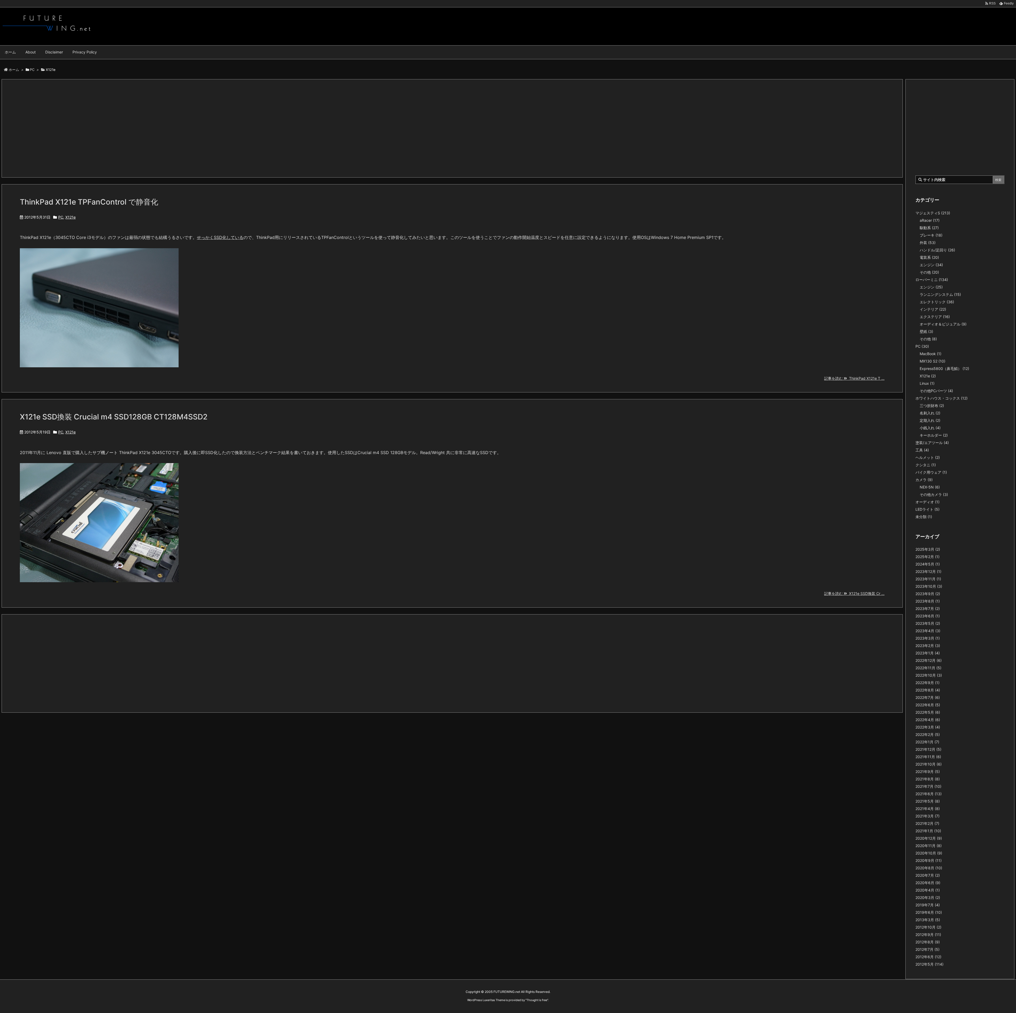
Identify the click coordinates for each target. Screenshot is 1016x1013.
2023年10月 (928, 586)
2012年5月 (929, 964)
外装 (928, 242)
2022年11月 (928, 668)
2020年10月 (928, 853)
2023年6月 (927, 616)
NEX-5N (930, 487)
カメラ (924, 479)
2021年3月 (927, 816)
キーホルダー (934, 435)
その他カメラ (934, 494)
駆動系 (929, 227)
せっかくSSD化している (220, 237)
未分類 (923, 516)
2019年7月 (927, 905)
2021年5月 (927, 801)
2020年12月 (928, 838)
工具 (922, 450)
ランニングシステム (940, 294)
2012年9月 (928, 934)
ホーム (14, 69)
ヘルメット (927, 457)
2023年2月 (927, 645)
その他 (929, 272)
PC (32, 69)
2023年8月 (927, 601)
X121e (70, 217)
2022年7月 (927, 697)
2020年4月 (927, 890)
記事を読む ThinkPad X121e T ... (854, 378)
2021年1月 (928, 831)
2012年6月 (928, 957)
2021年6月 (928, 794)
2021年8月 (927, 779)
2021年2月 (927, 823)
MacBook (930, 353)
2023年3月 (927, 638)
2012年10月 (928, 927)
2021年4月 (927, 808)
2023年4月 (927, 630)
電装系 (929, 257)
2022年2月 (927, 734)
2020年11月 (928, 845)
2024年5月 (927, 564)
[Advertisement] (178, 128)
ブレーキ (931, 235)
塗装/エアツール (932, 442)
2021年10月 (928, 764)
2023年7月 (927, 608)
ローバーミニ (931, 279)
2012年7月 (927, 949)
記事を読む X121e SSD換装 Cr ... (854, 593)
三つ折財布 (932, 405)
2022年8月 (927, 690)
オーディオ (927, 502)
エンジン (931, 265)
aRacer (930, 220)
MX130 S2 (932, 361)
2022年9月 (927, 682)
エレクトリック (937, 302)
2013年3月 (927, 919)
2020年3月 (927, 897)
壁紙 (926, 331)
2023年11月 (928, 579)
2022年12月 (928, 660)
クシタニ (925, 465)
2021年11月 (928, 756)
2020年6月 (927, 882)
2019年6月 (928, 912)
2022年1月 (927, 742)
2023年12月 (928, 571)
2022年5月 (927, 712)
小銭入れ (930, 428)
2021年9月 (927, 771)
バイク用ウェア (931, 472)
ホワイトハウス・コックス (941, 398)
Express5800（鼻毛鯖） (944, 368)
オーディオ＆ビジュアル (943, 324)
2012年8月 (927, 942)
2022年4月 (927, 719)
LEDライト (927, 509)
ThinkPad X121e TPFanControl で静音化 (89, 201)
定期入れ (930, 420)
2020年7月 (927, 875)
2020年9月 (928, 860)
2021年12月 (928, 749)
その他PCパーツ (936, 390)
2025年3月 (927, 549)
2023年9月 (927, 593)
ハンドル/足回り (937, 250)
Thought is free (537, 1000)
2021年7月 (928, 786)
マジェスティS (932, 213)
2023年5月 (927, 623)
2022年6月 (927, 705)
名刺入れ (930, 413)
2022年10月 (928, 675)
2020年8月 (928, 868)
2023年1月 (927, 653)
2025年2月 (927, 556)
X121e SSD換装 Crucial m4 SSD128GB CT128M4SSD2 (113, 416)
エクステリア (935, 316)
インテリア (933, 309)
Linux (927, 383)
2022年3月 (927, 727)
